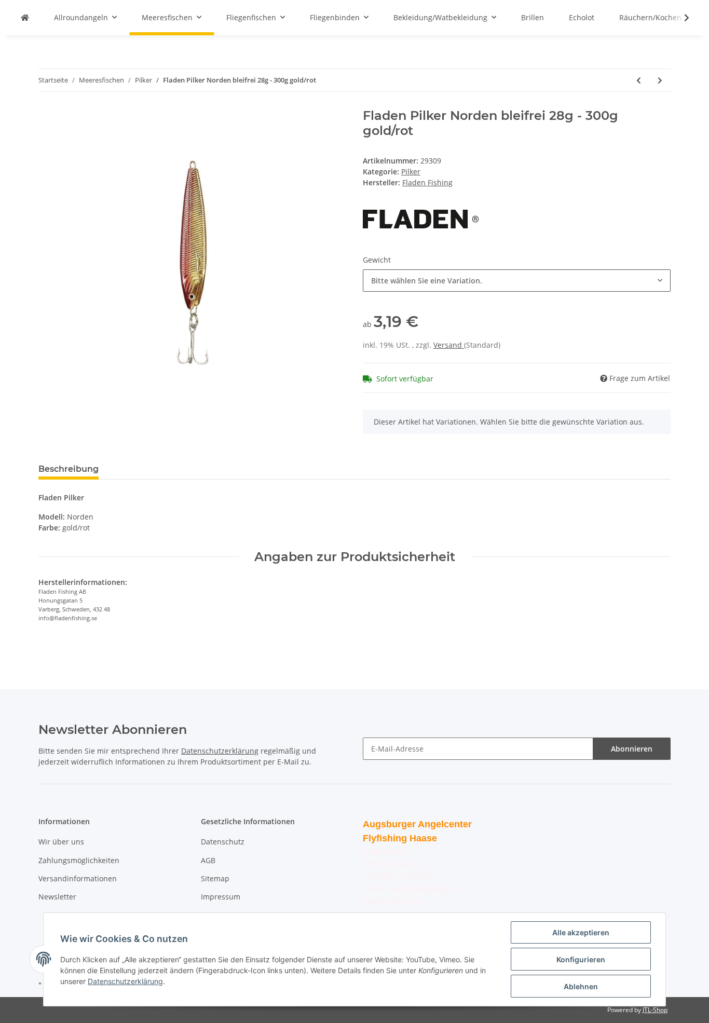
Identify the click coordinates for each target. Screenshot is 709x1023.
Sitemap (215, 878)
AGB (208, 860)
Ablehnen (581, 986)
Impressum (220, 897)
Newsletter (57, 897)
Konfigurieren (580, 959)
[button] (517, 280)
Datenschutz (222, 842)
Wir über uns (61, 842)
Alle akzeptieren (580, 932)
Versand (448, 345)
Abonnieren (631, 749)
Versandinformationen (77, 878)
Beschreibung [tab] (68, 469)
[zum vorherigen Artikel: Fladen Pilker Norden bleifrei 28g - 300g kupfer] (638, 80)
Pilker (410, 171)
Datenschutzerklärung (219, 751)
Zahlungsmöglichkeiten (78, 860)
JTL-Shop (655, 1009)
